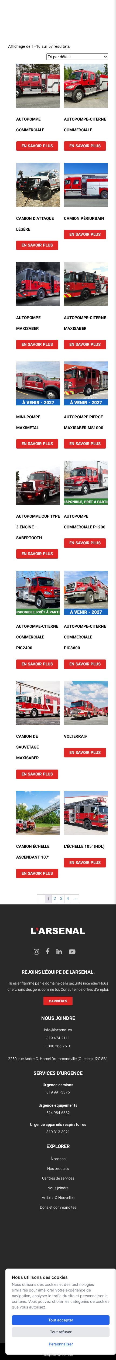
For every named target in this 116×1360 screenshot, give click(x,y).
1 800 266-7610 (58, 1046)
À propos (58, 1159)
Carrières (58, 1001)
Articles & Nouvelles (58, 1198)
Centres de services (58, 1178)
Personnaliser (61, 1344)
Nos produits (58, 1168)
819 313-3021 (58, 1132)
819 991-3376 (58, 1092)
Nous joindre (58, 1188)
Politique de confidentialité (58, 1355)
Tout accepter (60, 1320)
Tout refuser (60, 1332)
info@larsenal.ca (58, 1030)
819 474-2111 (58, 1038)
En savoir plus (37, 146)
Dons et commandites (58, 1207)
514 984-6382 (58, 1113)
